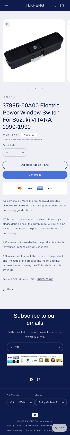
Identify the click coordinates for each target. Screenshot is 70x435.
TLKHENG (29, 421)
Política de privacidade (52, 425)
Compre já (35, 175)
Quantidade (9, 145)
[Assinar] (59, 347)
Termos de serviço (14, 431)
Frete (19, 140)
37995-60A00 (45, 279)
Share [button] (9, 289)
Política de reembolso (27, 425)
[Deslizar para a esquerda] (27, 88)
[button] (7, 5)
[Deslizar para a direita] (42, 88)
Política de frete (33, 431)
